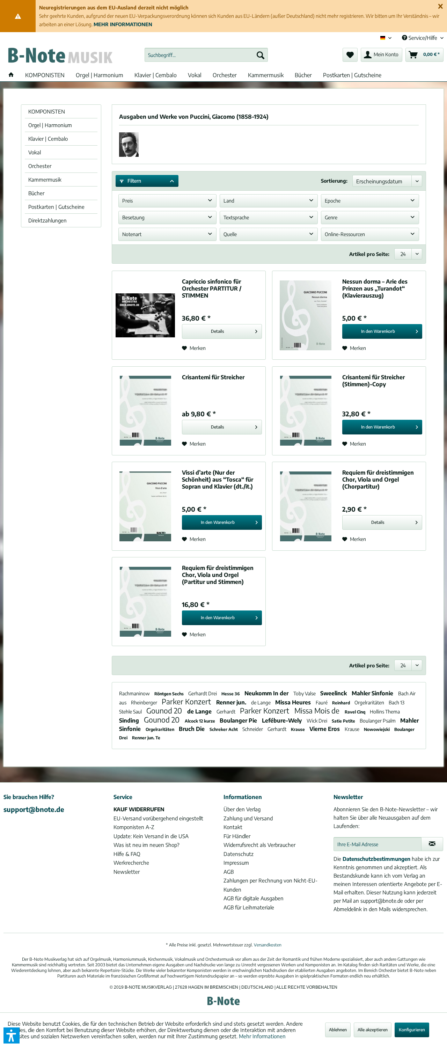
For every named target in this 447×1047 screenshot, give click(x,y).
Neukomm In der (267, 693)
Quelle (230, 234)
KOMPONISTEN (46, 111)
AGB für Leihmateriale (249, 907)
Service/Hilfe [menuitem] (423, 38)
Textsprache (236, 217)
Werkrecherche (131, 862)
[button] (11, 1035)
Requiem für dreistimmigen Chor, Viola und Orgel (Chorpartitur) (378, 479)
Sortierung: (334, 181)
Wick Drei (317, 721)
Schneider (253, 729)
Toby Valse (305, 693)
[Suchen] (260, 55)
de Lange (261, 702)
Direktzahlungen (47, 220)
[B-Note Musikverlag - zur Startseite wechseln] (59, 56)
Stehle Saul (131, 712)
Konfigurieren (412, 1029)
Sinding (129, 720)
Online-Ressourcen (345, 234)
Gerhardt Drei (203, 693)
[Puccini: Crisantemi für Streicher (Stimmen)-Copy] (305, 411)
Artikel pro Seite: (369, 254)
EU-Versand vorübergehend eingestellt (158, 818)
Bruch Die (192, 728)
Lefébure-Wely (282, 720)
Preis (127, 201)
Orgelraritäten (369, 702)
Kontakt (233, 827)
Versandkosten (267, 944)
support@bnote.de (33, 809)
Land (229, 201)
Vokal (34, 152)
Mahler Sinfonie (373, 693)
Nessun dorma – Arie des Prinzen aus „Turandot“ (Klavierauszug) (375, 288)
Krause (298, 729)
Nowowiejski (377, 729)
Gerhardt (226, 712)
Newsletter (126, 872)
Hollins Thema (385, 712)
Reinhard (341, 702)
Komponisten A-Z (133, 827)
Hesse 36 (231, 693)
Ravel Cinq (355, 712)
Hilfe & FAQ (126, 854)
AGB (229, 872)
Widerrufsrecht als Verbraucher (259, 845)
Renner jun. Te (146, 737)
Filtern (133, 181)
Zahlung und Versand (248, 818)
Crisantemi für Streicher (213, 377)
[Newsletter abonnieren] (432, 844)
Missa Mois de (317, 710)
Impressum (236, 862)
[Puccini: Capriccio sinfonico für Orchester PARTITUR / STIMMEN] (145, 315)
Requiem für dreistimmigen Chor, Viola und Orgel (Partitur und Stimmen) (218, 574)
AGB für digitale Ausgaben (254, 898)
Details (217, 331)
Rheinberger (144, 702)
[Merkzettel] (350, 55)
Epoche (332, 201)
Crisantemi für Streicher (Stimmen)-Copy (373, 381)
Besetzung (133, 217)
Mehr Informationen (262, 1036)
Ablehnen (338, 1029)
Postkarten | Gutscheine (56, 207)
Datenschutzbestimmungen (376, 859)
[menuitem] (206, 55)
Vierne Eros (325, 728)
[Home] (11, 75)
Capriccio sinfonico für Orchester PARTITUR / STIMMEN (211, 288)
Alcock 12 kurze (200, 721)
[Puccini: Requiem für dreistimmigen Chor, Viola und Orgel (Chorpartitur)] (305, 506)
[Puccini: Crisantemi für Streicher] (145, 411)
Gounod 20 (165, 710)
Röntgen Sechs (169, 693)
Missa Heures (293, 702)
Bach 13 (396, 702)
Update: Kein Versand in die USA (151, 836)
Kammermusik (44, 179)
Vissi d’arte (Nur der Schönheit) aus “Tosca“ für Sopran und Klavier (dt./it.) (217, 479)
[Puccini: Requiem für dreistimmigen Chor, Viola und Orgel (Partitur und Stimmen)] (145, 601)
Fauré (322, 702)
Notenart (131, 234)
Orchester (39, 166)
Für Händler (237, 836)
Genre (331, 217)
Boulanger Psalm (378, 721)
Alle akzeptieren (373, 1029)
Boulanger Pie (239, 720)
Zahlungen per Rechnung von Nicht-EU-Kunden (270, 885)
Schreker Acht (224, 729)
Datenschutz (239, 854)
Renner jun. (232, 702)
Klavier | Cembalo (48, 139)
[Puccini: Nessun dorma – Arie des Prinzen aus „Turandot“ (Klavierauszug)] (305, 315)
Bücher (36, 193)
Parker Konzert (187, 701)
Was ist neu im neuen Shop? (146, 845)
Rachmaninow (135, 693)
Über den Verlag (242, 809)
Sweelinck (334, 693)
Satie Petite (344, 721)
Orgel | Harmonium (50, 125)
